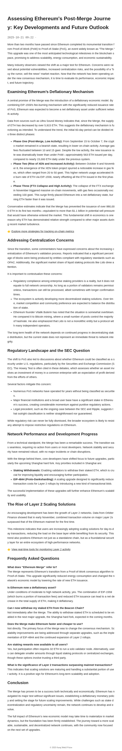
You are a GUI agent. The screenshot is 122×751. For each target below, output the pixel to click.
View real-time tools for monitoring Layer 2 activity (41, 549)
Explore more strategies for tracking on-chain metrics (42, 231)
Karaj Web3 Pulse (64, 747)
